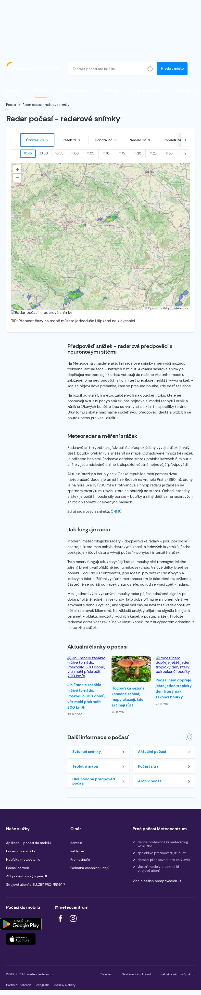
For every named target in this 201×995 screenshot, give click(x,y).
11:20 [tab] (138, 153)
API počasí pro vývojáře (24, 876)
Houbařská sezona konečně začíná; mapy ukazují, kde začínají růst (128, 697)
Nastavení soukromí (136, 974)
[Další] (185, 140)
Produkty (185, 90)
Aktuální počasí (152, 751)
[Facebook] (61, 923)
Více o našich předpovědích (155, 881)
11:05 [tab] (90, 153)
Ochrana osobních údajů (89, 868)
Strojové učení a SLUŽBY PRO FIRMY (34, 884)
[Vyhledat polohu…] (150, 68)
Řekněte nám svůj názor (178, 974)
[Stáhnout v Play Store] (21, 924)
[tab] (37, 140)
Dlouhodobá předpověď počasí (93, 781)
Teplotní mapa (85, 766)
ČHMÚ (116, 511)
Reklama (77, 851)
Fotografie (42, 985)
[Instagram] (73, 923)
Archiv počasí (150, 781)
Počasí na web (17, 868)
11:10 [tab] (106, 153)
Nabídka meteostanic (23, 859)
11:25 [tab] (153, 153)
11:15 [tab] (122, 153)
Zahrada (25, 985)
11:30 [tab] (169, 153)
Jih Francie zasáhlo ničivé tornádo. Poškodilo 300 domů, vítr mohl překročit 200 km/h (86, 696)
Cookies (106, 974)
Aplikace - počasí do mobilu (28, 843)
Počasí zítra (148, 766)
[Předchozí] (15, 140)
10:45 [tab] (28, 153)
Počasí (12, 90)
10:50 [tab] (44, 153)
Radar (41, 90)
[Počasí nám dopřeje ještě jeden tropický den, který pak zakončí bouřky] (175, 665)
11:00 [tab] (75, 153)
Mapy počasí (75, 90)
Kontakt (76, 843)
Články (112, 90)
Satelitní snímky (86, 751)
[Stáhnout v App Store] (21, 939)
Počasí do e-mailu (20, 851)
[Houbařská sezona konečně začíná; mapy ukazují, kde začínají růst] (131, 669)
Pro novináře (80, 859)
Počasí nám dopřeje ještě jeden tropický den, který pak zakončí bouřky (174, 689)
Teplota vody (147, 90)
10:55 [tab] (59, 153)
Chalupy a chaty (64, 985)
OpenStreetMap (159, 308)
